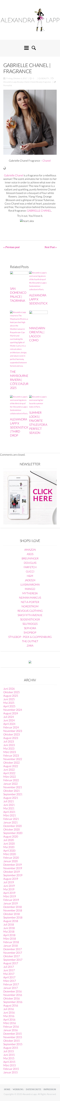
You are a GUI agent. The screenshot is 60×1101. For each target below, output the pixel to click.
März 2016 (9, 1023)
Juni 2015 (9, 1054)
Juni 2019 (9, 885)
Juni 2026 (9, 688)
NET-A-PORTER (30, 601)
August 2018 (10, 920)
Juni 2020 (9, 843)
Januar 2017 (10, 987)
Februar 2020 (11, 857)
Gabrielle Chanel (13, 175)
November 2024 (12, 709)
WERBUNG (18, 1089)
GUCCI (30, 571)
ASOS (30, 554)
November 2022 (12, 759)
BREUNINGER (30, 558)
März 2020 (9, 854)
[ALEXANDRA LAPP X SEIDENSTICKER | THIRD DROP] (19, 405)
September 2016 (12, 1001)
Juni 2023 (9, 744)
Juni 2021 (9, 804)
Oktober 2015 (11, 1040)
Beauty (20, 82)
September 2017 (12, 959)
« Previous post (11, 247)
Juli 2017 (8, 966)
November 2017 (12, 952)
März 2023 (9, 752)
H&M (30, 575)
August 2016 (10, 1005)
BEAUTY (45, 78)
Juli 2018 (8, 924)
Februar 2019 (11, 899)
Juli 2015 (8, 1051)
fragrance (47, 82)
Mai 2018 (8, 931)
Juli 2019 (8, 882)
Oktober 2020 (11, 829)
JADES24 (30, 580)
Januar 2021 (10, 822)
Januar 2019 (10, 903)
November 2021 (12, 787)
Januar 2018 (10, 945)
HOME (7, 1089)
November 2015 (12, 1037)
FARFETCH (30, 567)
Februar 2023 (11, 755)
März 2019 (9, 896)
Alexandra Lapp (9, 82)
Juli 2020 (8, 840)
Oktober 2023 (11, 734)
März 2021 (9, 815)
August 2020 (10, 836)
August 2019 (10, 878)
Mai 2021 (8, 808)
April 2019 (9, 892)
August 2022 (10, 766)
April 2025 (9, 706)
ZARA (30, 645)
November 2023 (12, 730)
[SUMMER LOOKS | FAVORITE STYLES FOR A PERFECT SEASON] (38, 402)
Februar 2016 (11, 1026)
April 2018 (9, 935)
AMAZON (30, 549)
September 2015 (12, 1044)
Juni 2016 (9, 1012)
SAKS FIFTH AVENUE (30, 615)
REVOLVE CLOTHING (30, 610)
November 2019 (12, 868)
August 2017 (10, 963)
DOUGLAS (30, 562)
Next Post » (50, 247)
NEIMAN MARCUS (30, 597)
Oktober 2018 (11, 913)
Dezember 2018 (12, 906)
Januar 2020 (10, 861)
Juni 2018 (9, 928)
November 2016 (12, 994)
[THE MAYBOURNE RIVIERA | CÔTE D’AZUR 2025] (19, 339)
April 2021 (9, 811)
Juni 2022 (9, 769)
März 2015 (9, 1065)
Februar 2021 (11, 818)
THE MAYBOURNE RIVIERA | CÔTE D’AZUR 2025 (19, 380)
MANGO (30, 588)
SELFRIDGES (30, 623)
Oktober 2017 (11, 956)
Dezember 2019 (12, 864)
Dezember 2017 (12, 949)
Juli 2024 (8, 716)
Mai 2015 (8, 1058)
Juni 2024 (9, 720)
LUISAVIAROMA (30, 584)
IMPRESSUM (50, 1089)
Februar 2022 (11, 780)
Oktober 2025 (11, 692)
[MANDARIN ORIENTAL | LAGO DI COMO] (38, 317)
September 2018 (12, 917)
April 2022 (9, 773)
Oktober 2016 (11, 998)
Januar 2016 (10, 1030)
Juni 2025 (9, 699)
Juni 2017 (9, 970)
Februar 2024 (11, 727)
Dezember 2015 (12, 1033)
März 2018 (9, 938)
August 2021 (10, 797)
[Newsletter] (30, 497)
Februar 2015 (11, 1068)
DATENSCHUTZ (33, 1089)
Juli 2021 (8, 801)
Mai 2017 (8, 973)
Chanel (27, 82)
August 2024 (10, 713)
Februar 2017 (11, 984)
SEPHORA (30, 628)
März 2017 (9, 980)
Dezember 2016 (12, 991)
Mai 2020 (8, 847)
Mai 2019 (8, 889)
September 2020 (12, 832)
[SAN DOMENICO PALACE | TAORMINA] (19, 278)
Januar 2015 (10, 1072)
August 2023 (10, 737)
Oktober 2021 (11, 790)
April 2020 (9, 850)
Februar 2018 (11, 942)
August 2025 (10, 695)
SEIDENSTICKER (30, 619)
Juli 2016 (8, 1008)
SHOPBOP (30, 632)
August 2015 (10, 1047)
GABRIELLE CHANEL (39, 210)
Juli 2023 (8, 741)
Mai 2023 (8, 748)
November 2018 (12, 910)
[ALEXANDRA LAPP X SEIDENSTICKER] (38, 281)
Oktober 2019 (11, 871)
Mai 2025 (8, 702)
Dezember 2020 (12, 825)
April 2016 (9, 1019)
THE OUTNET (30, 641)
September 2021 (12, 794)
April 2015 (9, 1061)
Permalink (7, 85)
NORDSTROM (30, 606)
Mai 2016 (8, 1016)
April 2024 (9, 723)
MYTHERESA (30, 593)
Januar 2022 (10, 783)
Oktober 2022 (11, 762)
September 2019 (12, 875)
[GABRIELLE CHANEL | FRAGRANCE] (30, 122)
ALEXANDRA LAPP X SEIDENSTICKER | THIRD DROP (21, 427)
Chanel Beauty (36, 82)
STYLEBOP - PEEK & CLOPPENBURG (30, 636)
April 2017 (9, 977)
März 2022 (9, 776)
